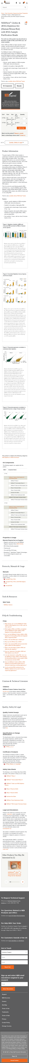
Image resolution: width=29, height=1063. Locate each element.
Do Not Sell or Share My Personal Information (14, 1052)
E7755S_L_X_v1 (9, 746)
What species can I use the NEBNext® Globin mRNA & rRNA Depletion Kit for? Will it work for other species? (16, 625)
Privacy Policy (12, 1048)
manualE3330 (9, 585)
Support (4, 994)
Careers (4, 1001)
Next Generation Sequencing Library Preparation (16, 13)
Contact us (22, 135)
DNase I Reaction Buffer (12, 792)
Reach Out (8, 967)
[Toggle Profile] (27, 3)
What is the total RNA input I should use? (14, 639)
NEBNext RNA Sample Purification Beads (16, 804)
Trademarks (5, 1012)
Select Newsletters (8, 989)
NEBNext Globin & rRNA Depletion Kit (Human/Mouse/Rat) (16, 507)
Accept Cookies (14, 1060)
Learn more (5, 849)
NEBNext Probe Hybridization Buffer (14, 800)
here (7, 727)
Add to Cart (21, 128)
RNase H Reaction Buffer (12, 789)
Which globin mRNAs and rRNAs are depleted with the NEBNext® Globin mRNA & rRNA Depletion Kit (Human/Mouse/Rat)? (15, 630)
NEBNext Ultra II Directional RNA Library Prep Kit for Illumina (15, 874)
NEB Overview (6, 997)
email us (3, 903)
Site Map (4, 1005)
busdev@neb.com (7, 828)
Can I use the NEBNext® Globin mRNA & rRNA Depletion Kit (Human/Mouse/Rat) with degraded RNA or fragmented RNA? (16, 636)
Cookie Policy (6, 1022)
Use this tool (6, 691)
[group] (14, 870)
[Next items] (23, 882)
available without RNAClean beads (16, 81)
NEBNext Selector (8, 604)
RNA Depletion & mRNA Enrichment (10, 457)
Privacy (4, 1019)
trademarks (9, 814)
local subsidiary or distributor (16, 940)
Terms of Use (6, 1008)
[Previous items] (6, 882)
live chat (15, 928)
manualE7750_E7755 (11, 579)
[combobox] (12, 7)
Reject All (14, 1056)
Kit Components (7, 86)
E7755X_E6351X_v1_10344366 (13, 764)
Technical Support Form (13, 901)
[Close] (27, 1033)
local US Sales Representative (16, 915)
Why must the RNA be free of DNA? (13, 641)
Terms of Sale (6, 1015)
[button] (25, 7)
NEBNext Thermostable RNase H (14, 779)
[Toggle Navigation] (2, 3)
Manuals (19, 86)
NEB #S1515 (20, 544)
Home (2, 13)
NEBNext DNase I (10, 776)
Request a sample (19, 133)
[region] (14, 1047)
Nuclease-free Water (11, 796)
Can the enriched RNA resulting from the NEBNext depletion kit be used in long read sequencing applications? (15, 669)
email (24, 926)
